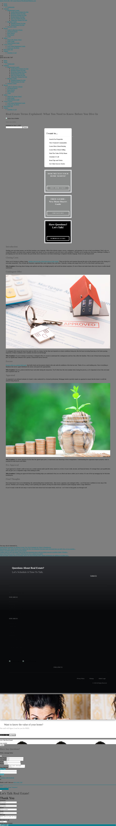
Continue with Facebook (7, 778)
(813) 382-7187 (6, 57)
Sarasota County (12, 26)
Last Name (3, 760)
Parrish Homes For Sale (17, 25)
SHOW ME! (4, 735)
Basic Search (11, 33)
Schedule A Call (11, 53)
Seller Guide (10, 41)
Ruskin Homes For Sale (18, 17)
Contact (6, 51)
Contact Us (93, 576)
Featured (6, 9)
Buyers (6, 28)
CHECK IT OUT (58, 213)
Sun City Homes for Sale (18, 18)
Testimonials (10, 7)
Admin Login (102, 678)
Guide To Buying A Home (14, 30)
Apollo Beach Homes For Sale (19, 12)
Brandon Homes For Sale (18, 13)
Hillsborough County (13, 10)
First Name (3, 758)
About (5, 5)
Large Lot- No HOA (13, 48)
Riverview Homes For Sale (18, 15)
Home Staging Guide (13, 43)
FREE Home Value (58, 188)
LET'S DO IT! (4, 789)
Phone (2, 763)
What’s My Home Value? (14, 40)
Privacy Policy (80, 678)
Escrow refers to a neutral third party (16, 365)
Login (9, 36)
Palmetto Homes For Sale (18, 23)
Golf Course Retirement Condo (16, 46)
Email (1, 761)
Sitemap (91, 678)
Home (5, 4)
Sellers (5, 38)
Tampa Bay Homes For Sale (19, 20)
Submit (2, 774)
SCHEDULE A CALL (58, 238)
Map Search (10, 35)
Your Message (4, 767)
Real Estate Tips (8, 49)
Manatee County (12, 22)
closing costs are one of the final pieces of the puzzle (43, 261)
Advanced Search (12, 31)
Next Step (3, 769)
